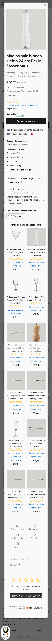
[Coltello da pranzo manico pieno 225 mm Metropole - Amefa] (16, 332)
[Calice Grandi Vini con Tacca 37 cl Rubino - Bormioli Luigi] (16, 285)
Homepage (11, 72)
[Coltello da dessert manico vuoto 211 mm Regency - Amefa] (36, 380)
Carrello (17, 547)
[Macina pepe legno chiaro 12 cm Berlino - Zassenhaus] (36, 332)
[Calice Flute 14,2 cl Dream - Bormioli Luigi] (36, 285)
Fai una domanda (30, 105)
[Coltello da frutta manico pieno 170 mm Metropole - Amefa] (16, 380)
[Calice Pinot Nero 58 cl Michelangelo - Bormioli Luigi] (16, 237)
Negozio (23, 72)
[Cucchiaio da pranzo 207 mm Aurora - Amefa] (36, 428)
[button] (15, 215)
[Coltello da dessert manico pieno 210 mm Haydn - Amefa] (36, 479)
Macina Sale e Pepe (33, 76)
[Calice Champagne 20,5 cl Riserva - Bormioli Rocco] (16, 428)
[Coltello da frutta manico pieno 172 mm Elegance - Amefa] (16, 479)
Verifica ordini (17, 538)
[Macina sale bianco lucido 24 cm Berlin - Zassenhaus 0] (26, 29)
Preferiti (34, 538)
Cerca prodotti (17, 529)
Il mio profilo (34, 529)
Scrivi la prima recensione (28, 596)
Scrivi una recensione (15, 105)
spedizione (11, 95)
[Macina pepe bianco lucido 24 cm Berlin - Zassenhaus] (36, 237)
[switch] (5, 637)
